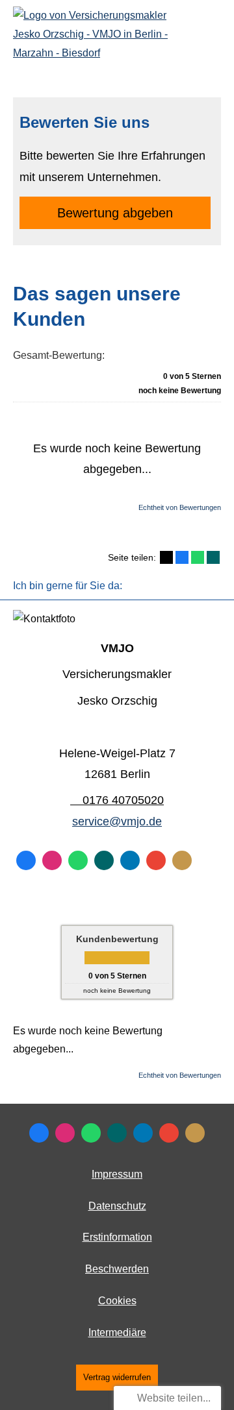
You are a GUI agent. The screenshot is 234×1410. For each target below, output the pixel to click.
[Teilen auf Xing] (213, 557)
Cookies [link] (117, 1300)
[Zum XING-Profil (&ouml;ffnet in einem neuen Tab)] (104, 860)
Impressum (117, 1174)
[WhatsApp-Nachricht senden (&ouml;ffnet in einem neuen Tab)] (78, 860)
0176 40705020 (123, 800)
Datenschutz (117, 1205)
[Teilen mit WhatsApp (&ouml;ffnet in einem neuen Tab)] (197, 557)
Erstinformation (117, 1237)
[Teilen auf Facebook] (182, 557)
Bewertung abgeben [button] (115, 213)
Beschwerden (117, 1268)
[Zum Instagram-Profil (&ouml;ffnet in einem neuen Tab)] (52, 860)
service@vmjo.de (117, 821)
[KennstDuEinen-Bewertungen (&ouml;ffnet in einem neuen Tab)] (182, 860)
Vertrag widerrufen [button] (117, 1377)
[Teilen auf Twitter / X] (166, 557)
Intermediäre (117, 1332)
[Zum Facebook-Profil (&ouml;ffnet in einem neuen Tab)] (26, 860)
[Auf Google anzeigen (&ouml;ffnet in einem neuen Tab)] (156, 860)
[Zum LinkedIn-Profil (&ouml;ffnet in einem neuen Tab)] (130, 860)
